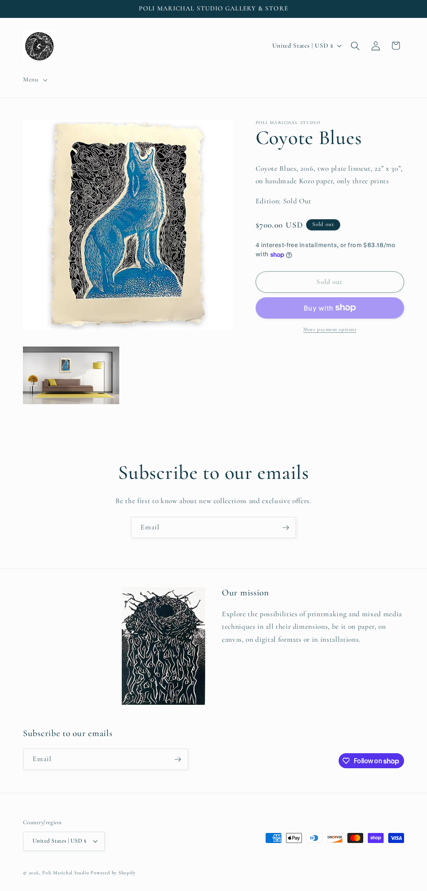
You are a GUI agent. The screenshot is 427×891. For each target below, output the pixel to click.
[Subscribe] (286, 528)
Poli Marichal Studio (65, 873)
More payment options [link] (329, 329)
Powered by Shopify (113, 873)
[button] (34, 79)
